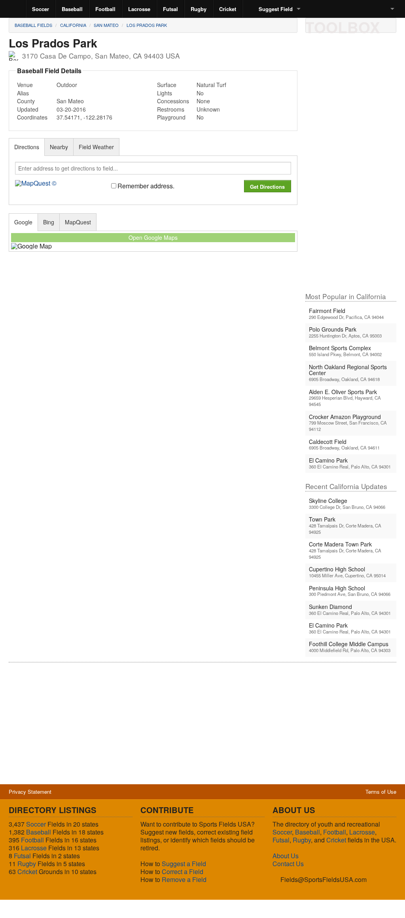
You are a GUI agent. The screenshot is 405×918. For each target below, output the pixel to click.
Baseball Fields (33, 25)
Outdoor (67, 84)
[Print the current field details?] (314, 25)
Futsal (170, 9)
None (203, 101)
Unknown (208, 109)
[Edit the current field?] (341, 25)
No (200, 93)
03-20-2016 (71, 109)
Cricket (227, 9)
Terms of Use (380, 791)
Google (23, 222)
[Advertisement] (350, 166)
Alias (23, 93)
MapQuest (78, 222)
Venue (25, 84)
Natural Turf (211, 84)
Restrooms (170, 109)
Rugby (198, 9)
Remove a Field (184, 879)
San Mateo (106, 25)
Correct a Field (182, 871)
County (26, 101)
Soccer (40, 9)
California (73, 25)
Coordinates (32, 117)
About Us (286, 855)
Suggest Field (276, 9)
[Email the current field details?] (328, 25)
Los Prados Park (147, 25)
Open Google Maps (153, 237)
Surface (166, 84)
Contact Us (288, 863)
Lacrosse (139, 9)
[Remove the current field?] (368, 25)
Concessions (173, 101)
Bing (48, 222)
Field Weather (96, 147)
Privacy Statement (30, 791)
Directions (26, 147)
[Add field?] (355, 25)
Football (105, 9)
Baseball (72, 9)
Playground (171, 117)
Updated (27, 109)
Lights (164, 93)
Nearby (59, 147)
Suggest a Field (184, 863)
